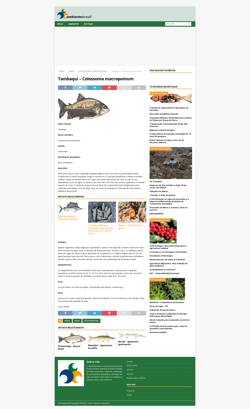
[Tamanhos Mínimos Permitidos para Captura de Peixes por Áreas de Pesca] (102, 212)
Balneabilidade (156, 213)
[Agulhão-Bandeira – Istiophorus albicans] (72, 208)
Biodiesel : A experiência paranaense (167, 302)
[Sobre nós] (71, 373)
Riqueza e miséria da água (162, 130)
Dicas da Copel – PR (159, 306)
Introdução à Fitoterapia (161, 256)
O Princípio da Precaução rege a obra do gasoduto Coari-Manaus (168, 327)
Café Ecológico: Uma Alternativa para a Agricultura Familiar (168, 247)
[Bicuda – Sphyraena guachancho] (132, 336)
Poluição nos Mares (159, 191)
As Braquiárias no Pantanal (162, 269)
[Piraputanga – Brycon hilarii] (72, 338)
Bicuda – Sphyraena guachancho (128, 343)
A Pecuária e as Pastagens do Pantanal (168, 252)
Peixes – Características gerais (130, 226)
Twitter (129, 395)
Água (71, 71)
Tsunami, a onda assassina (162, 195)
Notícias (88, 24)
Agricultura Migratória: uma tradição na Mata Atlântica (168, 264)
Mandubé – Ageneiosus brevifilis (100, 347)
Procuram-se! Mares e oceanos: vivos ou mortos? (169, 208)
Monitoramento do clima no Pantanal (167, 259)
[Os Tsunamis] (171, 163)
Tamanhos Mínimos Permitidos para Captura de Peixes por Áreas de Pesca (100, 229)
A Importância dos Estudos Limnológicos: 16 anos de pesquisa (170, 135)
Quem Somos (132, 365)
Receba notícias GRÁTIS (136, 378)
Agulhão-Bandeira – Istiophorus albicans (68, 217)
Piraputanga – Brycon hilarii (69, 347)
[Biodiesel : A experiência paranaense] (171, 289)
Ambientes (73, 24)
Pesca (77, 321)
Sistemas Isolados (158, 332)
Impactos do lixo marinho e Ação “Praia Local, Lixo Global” (168, 186)
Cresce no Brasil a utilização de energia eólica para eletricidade (168, 315)
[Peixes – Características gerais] (132, 212)
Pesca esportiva (91, 321)
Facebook (130, 391)
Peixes (67, 321)
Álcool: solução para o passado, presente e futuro (170, 321)
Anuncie (130, 369)
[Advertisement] (125, 46)
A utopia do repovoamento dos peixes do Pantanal (169, 109)
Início (60, 24)
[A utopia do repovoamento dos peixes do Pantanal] (171, 98)
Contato (130, 361)
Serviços (130, 374)
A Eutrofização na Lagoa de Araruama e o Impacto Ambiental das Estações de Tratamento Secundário (169, 201)
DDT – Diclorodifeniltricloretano (164, 273)
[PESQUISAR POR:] (178, 23)
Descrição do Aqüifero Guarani (164, 114)
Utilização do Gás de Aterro (162, 310)
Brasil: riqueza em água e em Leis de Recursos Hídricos (167, 141)
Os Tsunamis (156, 181)
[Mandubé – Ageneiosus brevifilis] (102, 338)
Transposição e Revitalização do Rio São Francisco (168, 125)
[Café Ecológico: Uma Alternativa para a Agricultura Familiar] (171, 230)
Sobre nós (93, 361)
